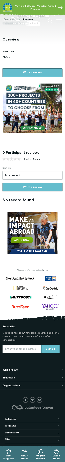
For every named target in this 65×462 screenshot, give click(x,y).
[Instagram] (39, 400)
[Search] (50, 20)
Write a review (32, 72)
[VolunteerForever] (15, 21)
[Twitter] (32, 400)
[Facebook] (25, 400)
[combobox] (32, 175)
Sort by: (6, 168)
